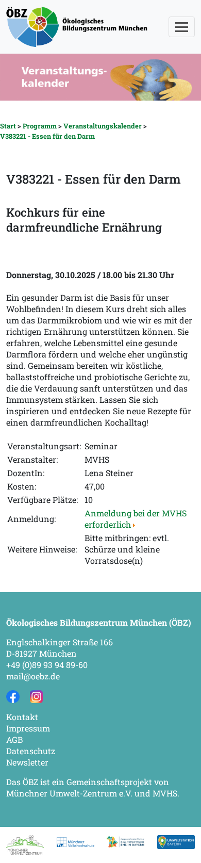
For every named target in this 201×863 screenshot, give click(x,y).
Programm (40, 126)
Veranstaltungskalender (102, 126)
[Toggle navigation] (182, 27)
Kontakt (22, 716)
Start (8, 126)
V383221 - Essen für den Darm (47, 136)
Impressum (28, 728)
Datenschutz (30, 750)
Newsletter (27, 762)
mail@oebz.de (33, 676)
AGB (14, 739)
